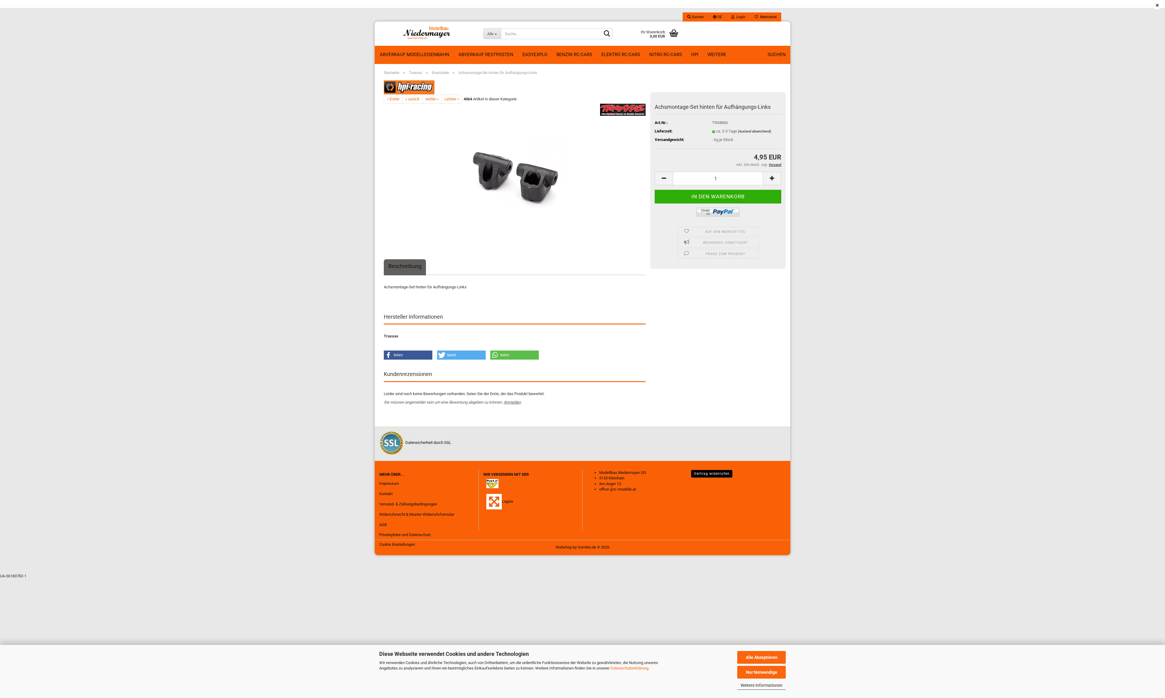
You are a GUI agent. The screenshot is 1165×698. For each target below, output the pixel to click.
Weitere (716, 54)
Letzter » (451, 99)
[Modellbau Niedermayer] (426, 34)
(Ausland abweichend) (754, 131)
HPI (694, 54)
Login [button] (739, 17)
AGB (383, 524)
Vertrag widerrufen (712, 473)
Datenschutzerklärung (629, 668)
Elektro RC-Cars (620, 54)
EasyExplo (534, 54)
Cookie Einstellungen (397, 544)
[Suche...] (607, 34)
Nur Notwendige (761, 672)
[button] (717, 17)
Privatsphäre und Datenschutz (405, 534)
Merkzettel (767, 17)
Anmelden (512, 402)
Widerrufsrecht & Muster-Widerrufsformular (416, 514)
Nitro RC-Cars (665, 54)
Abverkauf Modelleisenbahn (414, 54)
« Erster (393, 99)
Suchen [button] (697, 17)
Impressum (389, 483)
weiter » (432, 99)
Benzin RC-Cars (574, 54)
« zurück (412, 99)
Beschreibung (404, 266)
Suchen (777, 54)
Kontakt (386, 494)
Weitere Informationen (761, 685)
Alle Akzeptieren (762, 657)
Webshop (563, 547)
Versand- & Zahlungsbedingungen (408, 504)
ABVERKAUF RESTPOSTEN (485, 54)
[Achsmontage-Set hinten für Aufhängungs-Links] (515, 171)
